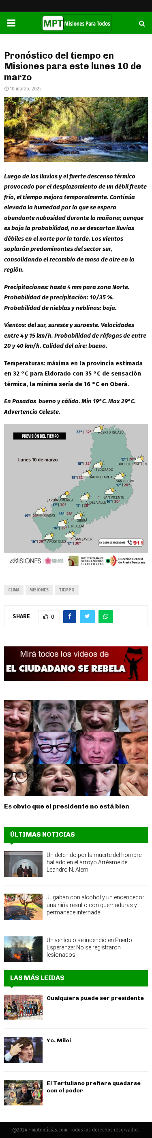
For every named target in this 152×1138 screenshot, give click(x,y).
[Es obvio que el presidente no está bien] (76, 748)
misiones (39, 590)
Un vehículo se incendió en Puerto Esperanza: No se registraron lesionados (89, 947)
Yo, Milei (59, 1040)
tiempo (67, 590)
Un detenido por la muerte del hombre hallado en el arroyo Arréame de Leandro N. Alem (94, 862)
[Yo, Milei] (23, 1050)
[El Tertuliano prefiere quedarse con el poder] (23, 1092)
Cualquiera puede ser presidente (95, 998)
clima (13, 590)
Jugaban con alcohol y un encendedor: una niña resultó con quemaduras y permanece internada (96, 904)
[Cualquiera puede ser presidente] (23, 1007)
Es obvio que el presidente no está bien (66, 806)
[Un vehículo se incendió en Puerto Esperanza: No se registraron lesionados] (23, 949)
